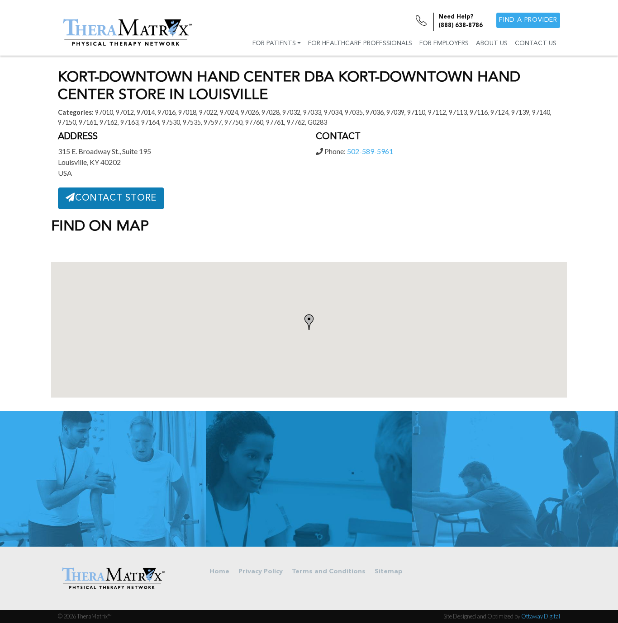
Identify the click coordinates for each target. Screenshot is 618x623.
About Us (492, 44)
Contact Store (116, 198)
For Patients (274, 44)
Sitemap (389, 571)
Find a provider (528, 20)
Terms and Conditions (329, 571)
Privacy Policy (260, 571)
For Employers (444, 44)
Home (219, 571)
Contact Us (535, 44)
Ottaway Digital (540, 616)
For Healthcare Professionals (360, 44)
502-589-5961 (370, 151)
